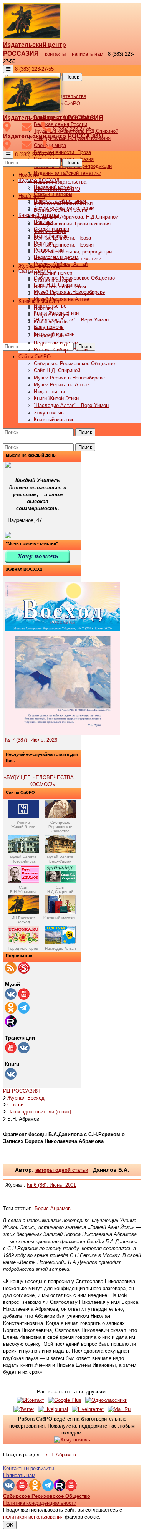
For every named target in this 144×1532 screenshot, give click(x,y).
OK (9, 1525)
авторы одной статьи (61, 1170)
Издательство (50, 391)
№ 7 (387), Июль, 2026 (31, 740)
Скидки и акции (51, 315)
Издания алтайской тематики (67, 173)
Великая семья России (60, 210)
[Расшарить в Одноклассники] (106, 1400)
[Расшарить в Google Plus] (65, 1400)
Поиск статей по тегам (60, 287)
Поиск (72, 77)
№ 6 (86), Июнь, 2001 (51, 1185)
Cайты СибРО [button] (34, 356)
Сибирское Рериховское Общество (74, 278)
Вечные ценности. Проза (62, 152)
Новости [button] (28, 175)
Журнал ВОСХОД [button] (39, 266)
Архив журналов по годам (64, 293)
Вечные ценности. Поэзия (64, 245)
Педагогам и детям (56, 343)
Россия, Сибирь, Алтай (61, 264)
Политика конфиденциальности (39, 1503)
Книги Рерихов (51, 322)
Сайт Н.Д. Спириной (57, 370)
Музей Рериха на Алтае (61, 299)
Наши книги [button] (31, 196)
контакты (55, 54)
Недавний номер (53, 273)
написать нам (87, 54)
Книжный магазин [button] (38, 301)
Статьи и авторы (53, 194)
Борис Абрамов (53, 1208)
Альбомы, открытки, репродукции (73, 252)
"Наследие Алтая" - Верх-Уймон (71, 320)
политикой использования (33, 1517)
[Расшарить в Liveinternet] (88, 1409)
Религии (43, 328)
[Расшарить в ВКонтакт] (30, 1400)
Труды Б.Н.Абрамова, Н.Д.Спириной (76, 217)
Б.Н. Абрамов (60, 1454)
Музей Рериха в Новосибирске (69, 378)
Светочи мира (50, 231)
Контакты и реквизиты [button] (28, 1468)
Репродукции (49, 335)
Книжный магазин (54, 419)
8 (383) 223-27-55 (34, 69)
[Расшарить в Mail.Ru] (119, 1409)
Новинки (43, 308)
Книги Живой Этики (56, 398)
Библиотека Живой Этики (63, 203)
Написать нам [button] (19, 1475)
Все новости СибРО (57, 189)
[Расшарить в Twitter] (23, 1409)
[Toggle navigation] (8, 69)
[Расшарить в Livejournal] (53, 1409)
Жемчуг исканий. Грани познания (72, 224)
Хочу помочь (49, 413)
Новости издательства (60, 182)
